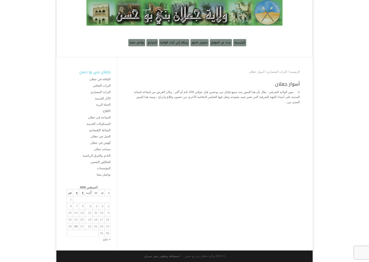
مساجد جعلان (102, 149)
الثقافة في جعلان (100, 79)
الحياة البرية (103, 104)
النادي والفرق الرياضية (97, 155)
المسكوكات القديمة (98, 123)
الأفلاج (107, 111)
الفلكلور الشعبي (101, 162)
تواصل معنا (104, 174)
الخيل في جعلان (101, 136)
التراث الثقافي (102, 85)
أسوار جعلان (287, 84)
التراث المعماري (101, 92)
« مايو (107, 239)
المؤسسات (104, 168)
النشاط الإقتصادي (100, 130)
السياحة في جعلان (99, 117)
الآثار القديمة (103, 98)
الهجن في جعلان (100, 142)
